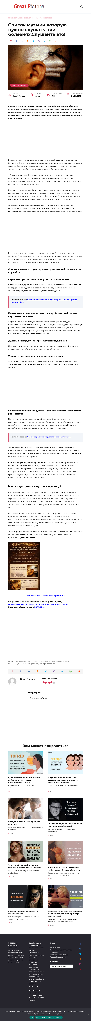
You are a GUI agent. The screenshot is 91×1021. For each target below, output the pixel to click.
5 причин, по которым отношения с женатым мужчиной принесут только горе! (65, 913)
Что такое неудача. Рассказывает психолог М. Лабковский (65, 825)
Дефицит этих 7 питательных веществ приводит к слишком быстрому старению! (63, 779)
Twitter (65, 604)
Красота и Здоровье (44, 18)
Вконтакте (31, 604)
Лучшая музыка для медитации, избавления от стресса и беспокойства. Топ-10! (24, 779)
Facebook (44, 604)
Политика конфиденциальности (48, 1017)
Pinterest (55, 604)
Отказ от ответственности (61, 950)
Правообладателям (58, 957)
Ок (32, 1017)
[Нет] (88, 1015)
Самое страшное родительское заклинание (49, 437)
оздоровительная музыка (44, 661)
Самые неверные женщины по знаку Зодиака (23, 912)
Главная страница (15, 18)
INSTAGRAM (40, 607)
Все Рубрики (29, 18)
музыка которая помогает (20, 661)
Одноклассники (16, 604)
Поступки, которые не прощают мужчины (24, 822)
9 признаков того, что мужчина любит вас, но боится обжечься (64, 868)
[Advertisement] (45, 139)
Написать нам (55, 947)
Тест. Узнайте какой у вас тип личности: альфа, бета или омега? (25, 866)
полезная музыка (64, 661)
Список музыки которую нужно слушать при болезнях (32, 664)
